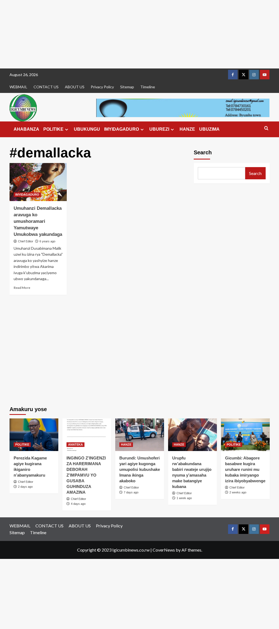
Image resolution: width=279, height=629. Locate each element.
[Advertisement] (139, 34)
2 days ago (25, 486)
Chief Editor (25, 241)
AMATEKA (75, 444)
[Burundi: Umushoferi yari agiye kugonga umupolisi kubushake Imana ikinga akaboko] (139, 434)
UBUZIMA (209, 129)
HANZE (187, 129)
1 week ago (184, 498)
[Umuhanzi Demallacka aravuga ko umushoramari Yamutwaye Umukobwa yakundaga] (38, 182)
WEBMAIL (18, 87)
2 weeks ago (237, 492)
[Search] (266, 128)
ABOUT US (74, 87)
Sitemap (127, 87)
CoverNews (164, 549)
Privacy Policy (102, 87)
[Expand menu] (66, 129)
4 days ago (78, 503)
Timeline (147, 87)
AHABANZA (26, 129)
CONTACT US (46, 87)
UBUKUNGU (87, 129)
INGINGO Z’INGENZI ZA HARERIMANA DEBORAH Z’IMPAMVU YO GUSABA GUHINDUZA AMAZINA (86, 475)
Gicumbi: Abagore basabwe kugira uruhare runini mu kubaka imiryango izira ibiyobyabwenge (245, 469)
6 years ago (47, 241)
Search (203, 152)
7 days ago (131, 492)
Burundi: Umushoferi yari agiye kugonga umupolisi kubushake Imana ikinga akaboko (139, 469)
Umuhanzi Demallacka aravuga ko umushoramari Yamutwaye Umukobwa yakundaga (38, 221)
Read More (22, 288)
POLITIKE (53, 129)
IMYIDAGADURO (121, 129)
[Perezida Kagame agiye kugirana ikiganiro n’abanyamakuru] (34, 434)
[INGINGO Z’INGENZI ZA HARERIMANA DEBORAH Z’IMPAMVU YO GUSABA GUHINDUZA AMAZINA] (86, 434)
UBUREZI (159, 129)
